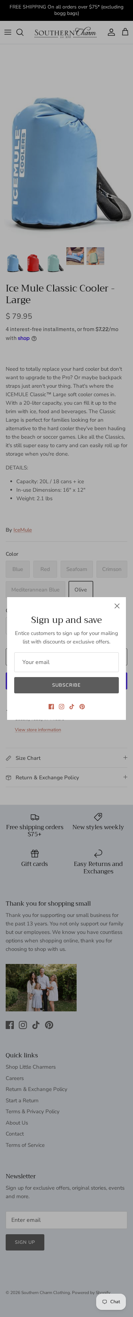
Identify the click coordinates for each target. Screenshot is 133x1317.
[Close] (117, 606)
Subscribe (66, 685)
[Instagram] (61, 706)
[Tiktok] (71, 706)
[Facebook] (51, 706)
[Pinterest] (82, 706)
